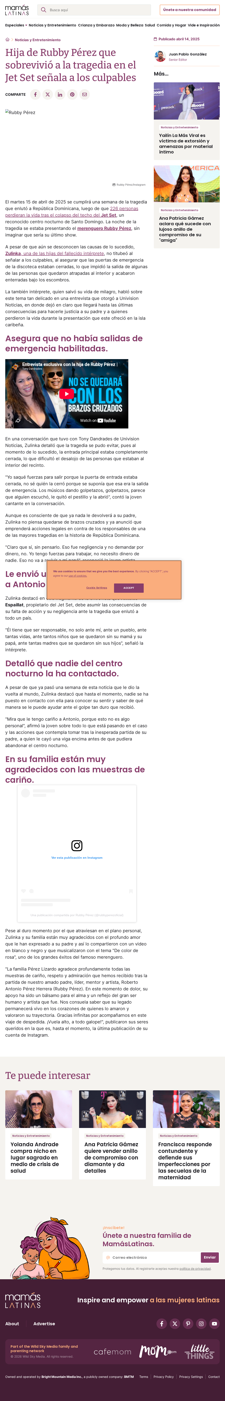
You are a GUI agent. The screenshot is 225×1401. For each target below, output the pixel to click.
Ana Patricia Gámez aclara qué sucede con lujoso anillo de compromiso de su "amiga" (185, 229)
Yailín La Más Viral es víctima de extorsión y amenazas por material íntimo (186, 143)
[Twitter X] (175, 1323)
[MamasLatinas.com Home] (17, 10)
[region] (114, 580)
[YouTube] (214, 1323)
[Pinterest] (188, 1323)
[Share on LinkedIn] (60, 94)
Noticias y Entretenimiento (38, 40)
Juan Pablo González (188, 54)
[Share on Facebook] (35, 94)
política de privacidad (195, 1268)
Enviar (210, 1257)
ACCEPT (128, 587)
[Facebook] (161, 1323)
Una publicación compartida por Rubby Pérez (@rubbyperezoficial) (77, 915)
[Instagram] (201, 1323)
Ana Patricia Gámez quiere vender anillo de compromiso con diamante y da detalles (111, 1157)
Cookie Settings (96, 587)
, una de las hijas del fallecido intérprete (54, 253)
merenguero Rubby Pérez (104, 228)
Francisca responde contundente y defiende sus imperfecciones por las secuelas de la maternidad (185, 1161)
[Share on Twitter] (47, 94)
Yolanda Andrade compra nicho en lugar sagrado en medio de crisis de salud (35, 1157)
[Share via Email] (84, 94)
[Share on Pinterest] (72, 94)
